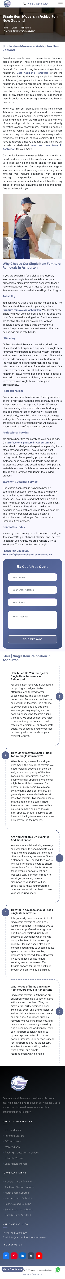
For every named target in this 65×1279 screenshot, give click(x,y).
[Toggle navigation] (60, 3)
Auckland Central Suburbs (19, 1187)
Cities (14, 27)
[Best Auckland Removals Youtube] (39, 1255)
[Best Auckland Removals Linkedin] (22, 1255)
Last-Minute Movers (16, 1163)
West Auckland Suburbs (18, 1198)
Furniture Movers (14, 1135)
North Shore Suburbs (17, 1192)
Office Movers (13, 1141)
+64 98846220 (20, 550)
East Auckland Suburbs (18, 1203)
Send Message (32, 639)
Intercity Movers (14, 1158)
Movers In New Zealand (18, 1181)
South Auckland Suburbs (19, 1209)
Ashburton (26, 27)
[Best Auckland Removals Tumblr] (31, 1255)
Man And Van (12, 1146)
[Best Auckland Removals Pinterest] (14, 1255)
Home (5, 27)
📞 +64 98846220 (35, 3)
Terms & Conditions (32, 1274)
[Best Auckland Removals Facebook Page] (6, 1255)
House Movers (13, 1130)
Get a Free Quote (12, 1269)
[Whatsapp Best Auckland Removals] (58, 1269)
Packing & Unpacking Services (22, 1152)
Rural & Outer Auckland (18, 1215)
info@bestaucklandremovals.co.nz (31, 554)
